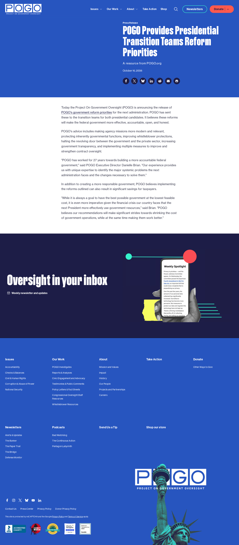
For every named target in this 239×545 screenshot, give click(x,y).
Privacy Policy (58, 516)
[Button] (176, 9)
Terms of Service (75, 516)
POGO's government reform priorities (86, 112)
